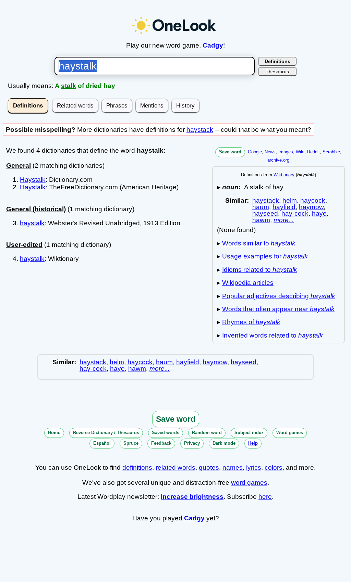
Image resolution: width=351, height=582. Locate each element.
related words (175, 467)
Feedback (161, 443)
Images (285, 151)
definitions (137, 467)
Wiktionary (284, 174)
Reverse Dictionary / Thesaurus (106, 432)
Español (102, 443)
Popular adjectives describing (278, 296)
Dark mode (224, 443)
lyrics (253, 467)
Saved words (165, 432)
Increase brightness (192, 496)
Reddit (313, 151)
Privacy (192, 443)
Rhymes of (251, 322)
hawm (261, 220)
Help (253, 443)
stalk (68, 85)
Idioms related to (259, 269)
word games (249, 482)
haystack (199, 129)
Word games (289, 432)
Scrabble (331, 151)
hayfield (284, 207)
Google (255, 151)
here (265, 496)
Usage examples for (265, 256)
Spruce (130, 443)
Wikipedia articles (248, 282)
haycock (312, 200)
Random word (207, 432)
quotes (209, 467)
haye (319, 213)
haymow (311, 207)
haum (260, 207)
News (270, 151)
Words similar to (258, 243)
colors (273, 467)
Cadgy (213, 45)
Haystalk (33, 179)
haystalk (32, 223)
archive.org (278, 160)
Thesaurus (277, 71)
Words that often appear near (278, 309)
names (232, 467)
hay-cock (294, 213)
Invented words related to (272, 335)
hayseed (265, 213)
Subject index (249, 432)
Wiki (300, 151)
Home (54, 432)
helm (289, 200)
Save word (230, 151)
